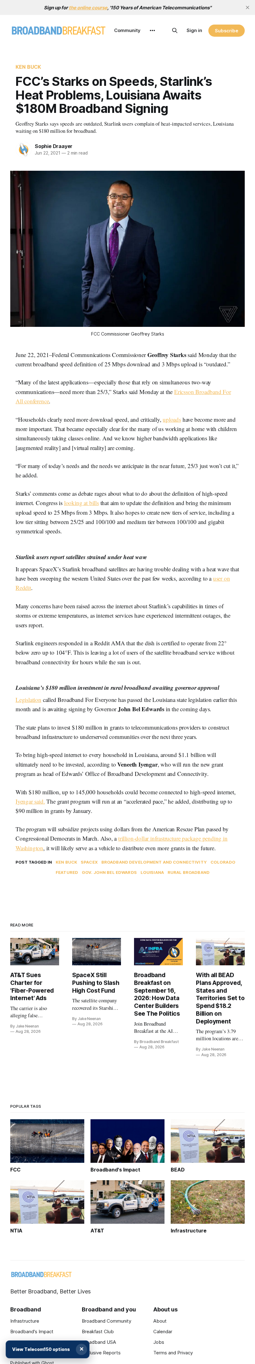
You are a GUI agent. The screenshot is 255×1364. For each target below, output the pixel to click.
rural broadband (189, 872)
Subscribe (226, 31)
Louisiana (152, 872)
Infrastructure (24, 1321)
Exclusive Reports (101, 1353)
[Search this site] (175, 30)
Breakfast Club (98, 1331)
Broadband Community (106, 1321)
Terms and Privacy (173, 1353)
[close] (248, 7)
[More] (152, 30)
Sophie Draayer (53, 146)
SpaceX (89, 862)
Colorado (223, 862)
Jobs (158, 1342)
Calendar (162, 1331)
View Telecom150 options (41, 1349)
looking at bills (81, 503)
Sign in (194, 30)
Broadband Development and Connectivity (154, 862)
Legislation (28, 699)
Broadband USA (99, 1342)
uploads (172, 419)
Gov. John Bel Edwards (109, 872)
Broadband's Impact (31, 1331)
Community (127, 30)
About (160, 1321)
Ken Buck (28, 67)
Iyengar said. (30, 801)
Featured (67, 872)
